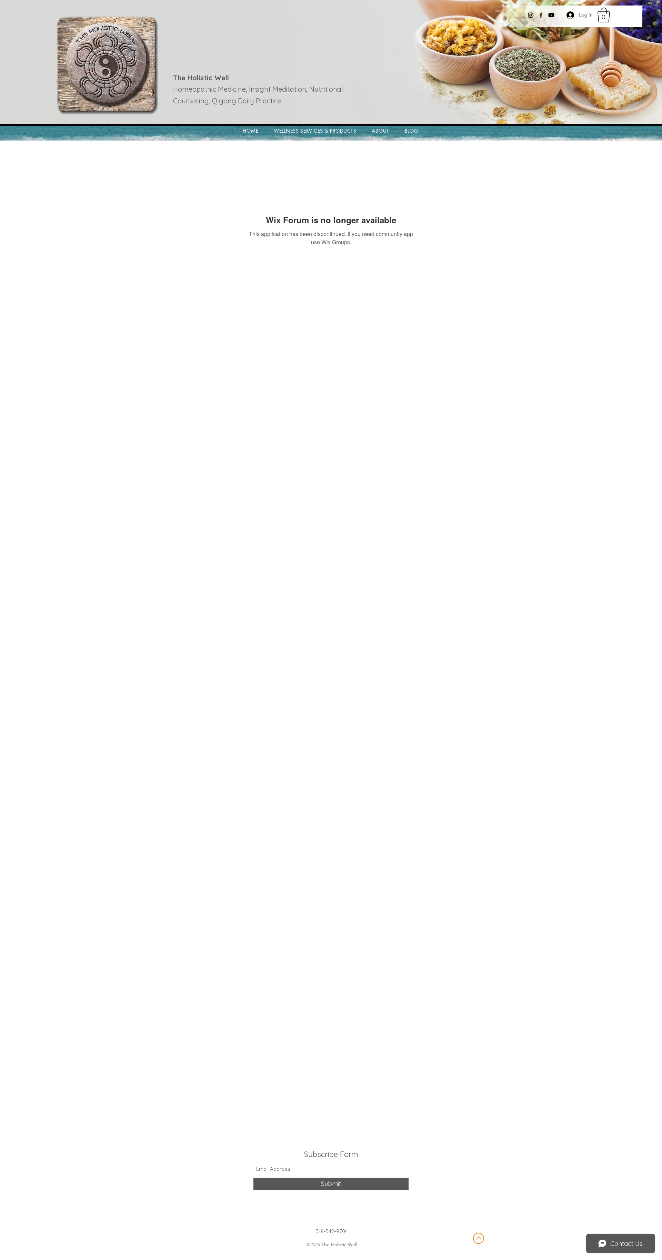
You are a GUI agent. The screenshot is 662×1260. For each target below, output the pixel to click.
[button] (604, 15)
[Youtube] (551, 15)
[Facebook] (541, 15)
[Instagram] (530, 15)
